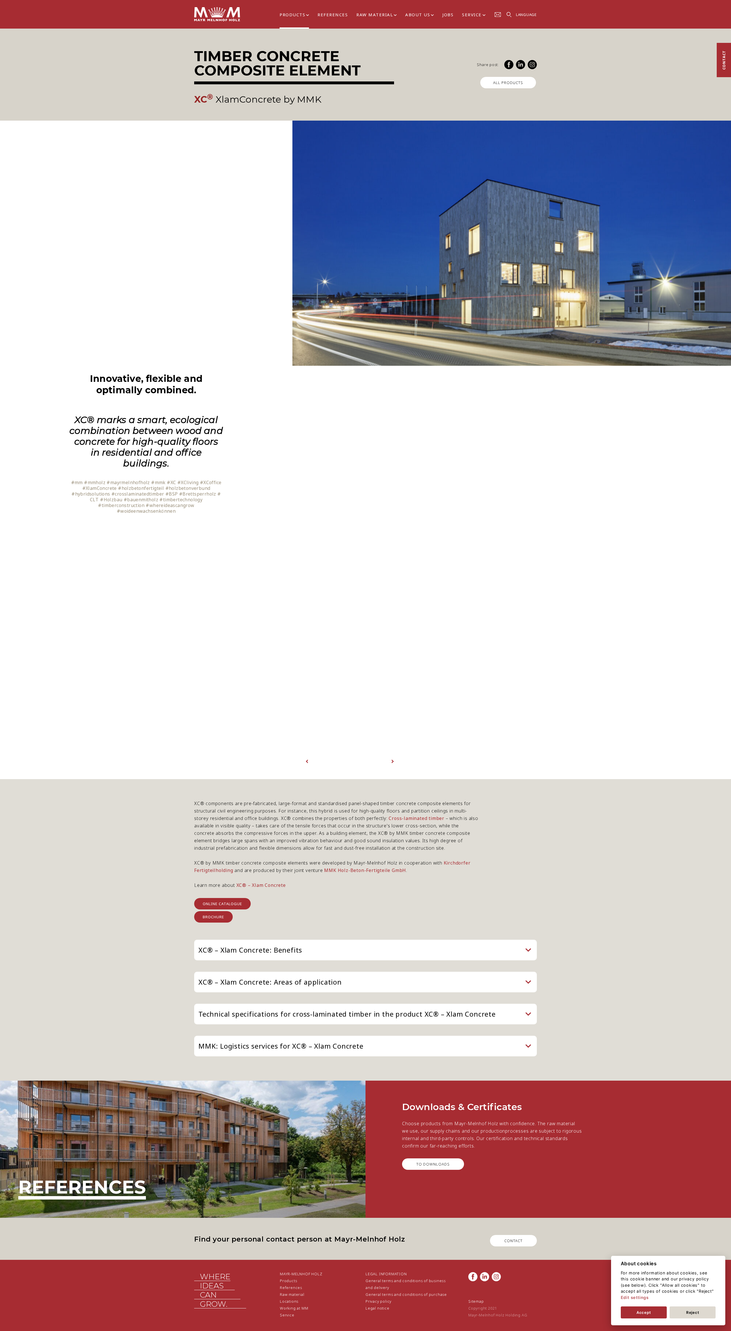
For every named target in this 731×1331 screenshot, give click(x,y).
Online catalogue (222, 903)
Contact (723, 60)
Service (472, 14)
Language (526, 14)
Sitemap (476, 1301)
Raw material (374, 14)
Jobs (447, 14)
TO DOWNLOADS (433, 1164)
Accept (643, 1312)
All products (508, 82)
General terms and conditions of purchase (406, 1294)
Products (292, 14)
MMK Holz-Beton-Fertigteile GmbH (365, 870)
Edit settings (635, 1297)
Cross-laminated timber (416, 818)
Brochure (213, 916)
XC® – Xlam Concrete (260, 885)
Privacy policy (378, 1301)
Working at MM (294, 1308)
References (333, 14)
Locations (289, 1301)
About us (417, 14)
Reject (692, 1312)
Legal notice (377, 1308)
